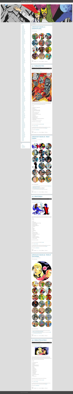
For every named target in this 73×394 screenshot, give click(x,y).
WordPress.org (23, 147)
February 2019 (23, 96)
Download (39, 200)
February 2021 (23, 77)
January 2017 (23, 114)
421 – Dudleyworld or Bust (38, 66)
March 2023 (23, 57)
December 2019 (23, 88)
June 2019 (23, 93)
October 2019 (23, 90)
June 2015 (23, 129)
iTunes (34, 125)
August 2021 (23, 72)
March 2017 (23, 112)
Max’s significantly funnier (36, 188)
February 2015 (23, 132)
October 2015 (23, 126)
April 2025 (23, 37)
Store (30, 3)
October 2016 (23, 116)
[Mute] (49, 68)
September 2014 (23, 136)
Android (40, 71)
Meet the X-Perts (26, 3)
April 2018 (23, 104)
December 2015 (23, 124)
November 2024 (23, 41)
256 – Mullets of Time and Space (39, 340)
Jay (37, 139)
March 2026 (23, 28)
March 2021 (23, 76)
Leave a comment (40, 139)
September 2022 (23, 62)
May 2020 (23, 84)
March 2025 (23, 38)
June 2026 (23, 26)
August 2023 (23, 53)
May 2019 (23, 94)
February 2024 (23, 48)
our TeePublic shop (37, 129)
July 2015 (23, 128)
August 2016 (23, 118)
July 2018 (23, 102)
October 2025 (23, 32)
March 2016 (23, 122)
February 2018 (23, 106)
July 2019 (23, 92)
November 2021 (23, 70)
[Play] (32, 68)
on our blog (43, 242)
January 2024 (23, 49)
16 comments (39, 341)
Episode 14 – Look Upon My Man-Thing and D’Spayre (37, 331)
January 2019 (23, 97)
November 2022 (23, 60)
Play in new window (36, 200)
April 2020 (23, 85)
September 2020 (23, 81)
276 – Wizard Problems (37, 196)
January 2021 (23, 78)
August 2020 (23, 82)
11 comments (40, 197)
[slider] (50, 68)
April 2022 (23, 66)
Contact (22, 3)
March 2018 (23, 105)
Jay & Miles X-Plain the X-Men (26, 1)
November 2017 (23, 108)
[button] (35, 36)
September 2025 (23, 33)
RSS (41, 71)
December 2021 (23, 69)
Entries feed (23, 145)
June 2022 (23, 64)
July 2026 (23, 25)
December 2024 (23, 40)
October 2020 (23, 80)
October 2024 (23, 42)
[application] (42, 68)
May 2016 (23, 120)
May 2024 (23, 46)
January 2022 (23, 68)
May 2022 (23, 65)
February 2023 (23, 58)
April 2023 (23, 56)
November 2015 (23, 125)
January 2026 (23, 30)
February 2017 (23, 113)
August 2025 (23, 34)
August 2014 (23, 137)
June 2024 (23, 45)
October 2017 (23, 109)
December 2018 (23, 98)
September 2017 (23, 110)
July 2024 (23, 44)
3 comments (40, 67)
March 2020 (23, 86)
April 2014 (23, 140)
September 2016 (23, 117)
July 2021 (23, 73)
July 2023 (23, 54)
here (42, 189)
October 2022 (23, 61)
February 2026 (23, 29)
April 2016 (23, 121)
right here (46, 246)
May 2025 (23, 36)
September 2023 (23, 52)
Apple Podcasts (35, 71)
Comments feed (23, 146)
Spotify (38, 71)
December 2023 (23, 50)
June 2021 (23, 74)
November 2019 (23, 89)
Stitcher (37, 125)
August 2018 (23, 101)
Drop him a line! (45, 355)
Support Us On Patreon (34, 3)
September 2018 (23, 100)
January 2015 (23, 133)
